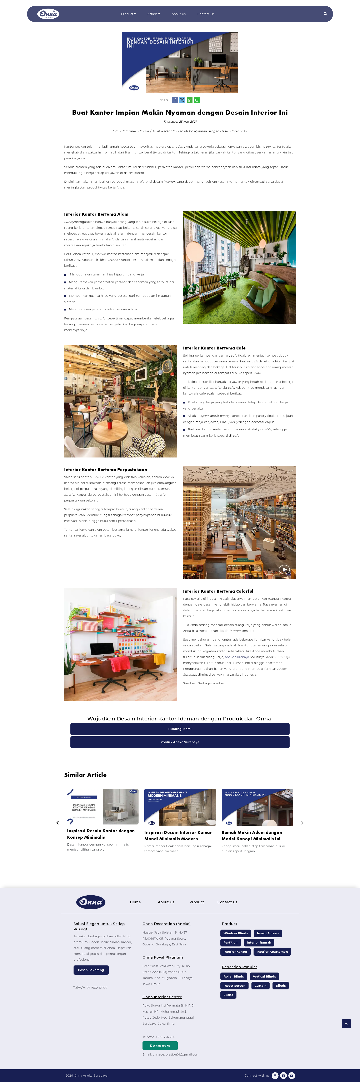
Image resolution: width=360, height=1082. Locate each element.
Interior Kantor (235, 952)
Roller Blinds (234, 976)
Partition (231, 942)
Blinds (281, 986)
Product (197, 902)
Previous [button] (57, 823)
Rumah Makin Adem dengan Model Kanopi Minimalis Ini (252, 835)
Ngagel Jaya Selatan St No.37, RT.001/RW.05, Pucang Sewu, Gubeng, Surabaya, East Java (165, 938)
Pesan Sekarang (91, 970)
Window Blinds (236, 933)
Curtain (260, 986)
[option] (102, 822)
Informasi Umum (135, 131)
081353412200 (97, 988)
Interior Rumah (259, 942)
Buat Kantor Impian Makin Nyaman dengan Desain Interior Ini (200, 131)
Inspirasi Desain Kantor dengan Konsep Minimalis (101, 834)
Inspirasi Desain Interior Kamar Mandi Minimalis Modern (178, 835)
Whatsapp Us (161, 1045)
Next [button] (302, 823)
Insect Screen (268, 933)
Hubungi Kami (179, 729)
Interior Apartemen (272, 952)
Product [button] (127, 14)
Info (115, 131)
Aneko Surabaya (237, 657)
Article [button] (153, 14)
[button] (325, 14)
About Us (179, 14)
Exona (228, 995)
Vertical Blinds (264, 976)
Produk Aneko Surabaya (180, 742)
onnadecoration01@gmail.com (176, 1054)
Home (135, 902)
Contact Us (206, 14)
